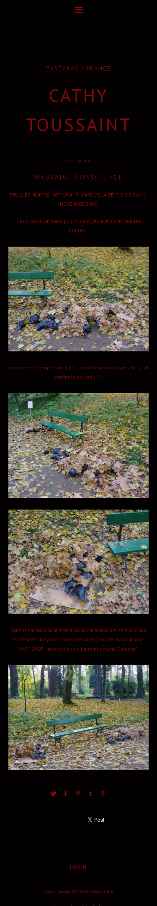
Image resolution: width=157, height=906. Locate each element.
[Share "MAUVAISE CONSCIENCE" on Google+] (104, 793)
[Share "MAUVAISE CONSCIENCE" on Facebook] (65, 793)
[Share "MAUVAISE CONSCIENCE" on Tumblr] (91, 793)
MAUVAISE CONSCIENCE (79, 177)
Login (78, 867)
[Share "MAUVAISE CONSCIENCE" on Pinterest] (78, 793)
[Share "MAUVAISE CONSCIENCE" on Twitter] (53, 793)
